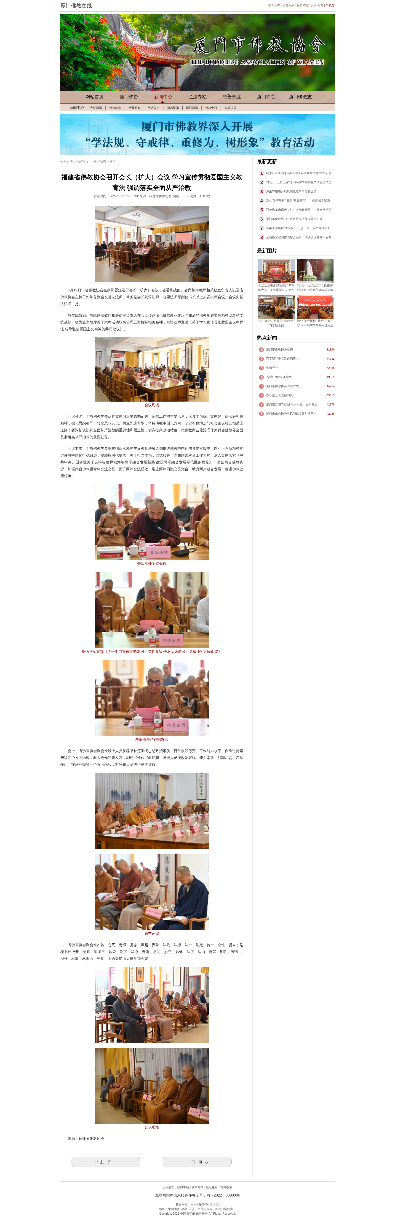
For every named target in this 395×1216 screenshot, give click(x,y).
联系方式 (197, 1187)
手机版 (330, 5)
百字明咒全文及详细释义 (282, 358)
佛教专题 (211, 108)
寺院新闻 (96, 108)
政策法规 (230, 108)
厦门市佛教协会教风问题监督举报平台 (291, 413)
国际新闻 (192, 108)
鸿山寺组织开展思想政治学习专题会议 (291, 191)
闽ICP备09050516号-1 (205, 1204)
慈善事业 (232, 96)
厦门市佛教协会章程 (279, 349)
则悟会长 (272, 368)
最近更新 (303, 5)
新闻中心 (163, 96)
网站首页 (94, 96)
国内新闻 (173, 108)
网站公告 (154, 108)
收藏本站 (288, 5)
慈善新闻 (134, 108)
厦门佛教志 (300, 96)
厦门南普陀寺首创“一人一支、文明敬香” (292, 404)
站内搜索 (317, 5)
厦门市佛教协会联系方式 (282, 386)
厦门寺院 (266, 96)
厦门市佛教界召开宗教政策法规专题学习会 (294, 219)
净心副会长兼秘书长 (279, 395)
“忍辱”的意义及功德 (279, 377)
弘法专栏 (197, 96)
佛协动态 (115, 108)
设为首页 (274, 5)
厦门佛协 (129, 96)
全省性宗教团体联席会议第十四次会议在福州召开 (298, 237)
